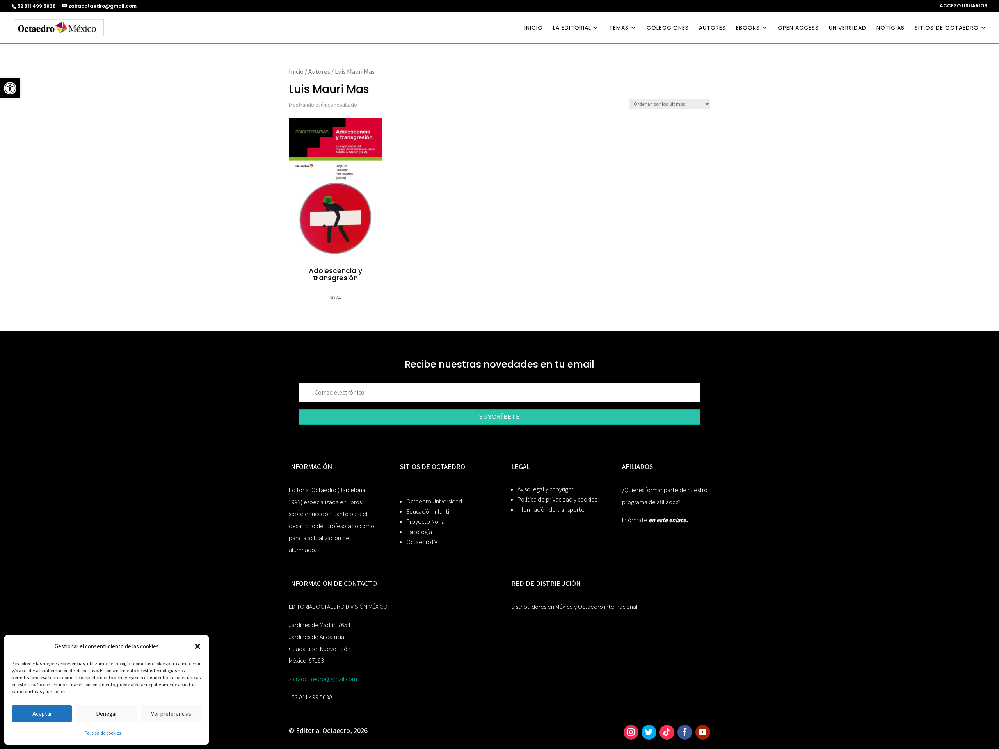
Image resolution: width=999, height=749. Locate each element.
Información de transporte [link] (551, 509)
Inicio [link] (296, 71)
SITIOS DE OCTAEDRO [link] (947, 28)
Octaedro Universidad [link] (434, 501)
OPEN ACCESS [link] (798, 28)
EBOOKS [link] (748, 28)
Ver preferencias (171, 713)
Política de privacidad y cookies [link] (557, 499)
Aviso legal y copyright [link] (545, 489)
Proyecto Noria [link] (425, 522)
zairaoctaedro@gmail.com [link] (323, 679)
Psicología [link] (419, 532)
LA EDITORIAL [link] (572, 28)
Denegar (106, 713)
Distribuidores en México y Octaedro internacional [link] (574, 607)
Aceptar (42, 713)
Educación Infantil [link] (428, 511)
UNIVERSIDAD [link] (847, 28)
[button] (197, 646)
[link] (10, 88)
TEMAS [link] (619, 28)
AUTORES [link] (712, 28)
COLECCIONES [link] (668, 28)
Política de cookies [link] (103, 733)
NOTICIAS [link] (890, 28)
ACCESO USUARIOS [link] (963, 6)
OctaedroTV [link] (421, 542)
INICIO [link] (533, 28)
